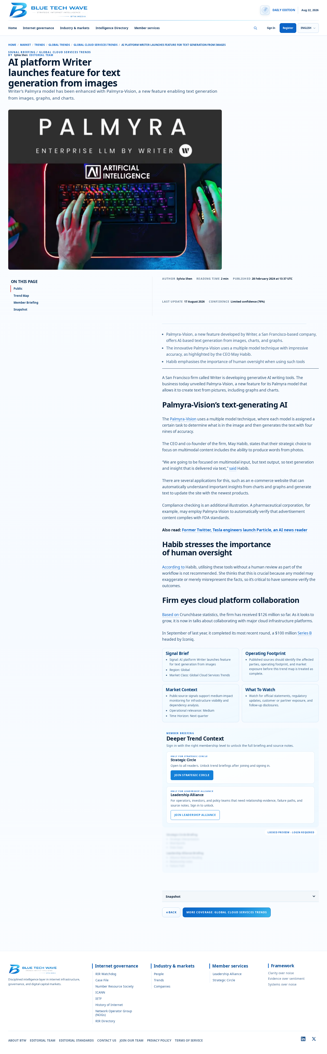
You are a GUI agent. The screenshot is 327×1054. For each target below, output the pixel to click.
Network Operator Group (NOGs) (113, 1013)
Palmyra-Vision (183, 419)
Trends (39, 44)
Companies (162, 986)
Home (12, 28)
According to (173, 567)
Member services (147, 28)
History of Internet (109, 1005)
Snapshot (173, 896)
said (232, 468)
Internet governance (38, 28)
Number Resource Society (114, 986)
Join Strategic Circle (192, 775)
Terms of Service (189, 1040)
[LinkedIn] (303, 1039)
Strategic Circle (224, 980)
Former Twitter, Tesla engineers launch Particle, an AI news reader (244, 529)
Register (288, 28)
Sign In (271, 28)
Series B (305, 633)
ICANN (100, 992)
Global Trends (59, 44)
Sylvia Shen (184, 279)
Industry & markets (74, 28)
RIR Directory (105, 1021)
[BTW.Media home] (48, 10)
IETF (98, 998)
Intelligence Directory (112, 28)
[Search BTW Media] (255, 28)
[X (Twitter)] (314, 1039)
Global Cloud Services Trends (95, 44)
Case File (102, 980)
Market (25, 44)
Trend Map (21, 296)
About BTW (17, 1040)
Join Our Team (131, 1040)
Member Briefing (26, 303)
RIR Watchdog (105, 974)
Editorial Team (42, 1040)
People (159, 974)
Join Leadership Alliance (195, 815)
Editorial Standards (76, 1040)
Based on (171, 614)
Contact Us (106, 1040)
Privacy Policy (159, 1040)
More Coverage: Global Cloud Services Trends (226, 912)
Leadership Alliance (227, 974)
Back (171, 912)
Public (18, 289)
